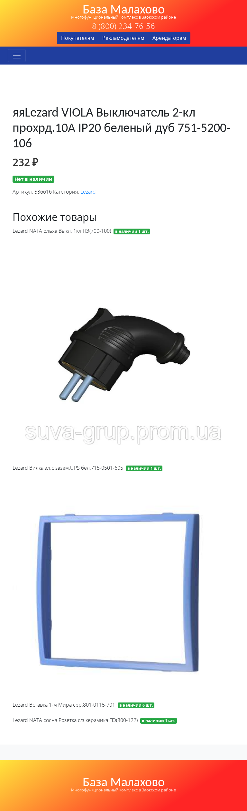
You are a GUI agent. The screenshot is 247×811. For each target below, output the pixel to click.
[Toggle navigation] (17, 55)
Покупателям (77, 37)
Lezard (88, 191)
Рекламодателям (123, 37)
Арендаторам (169, 37)
